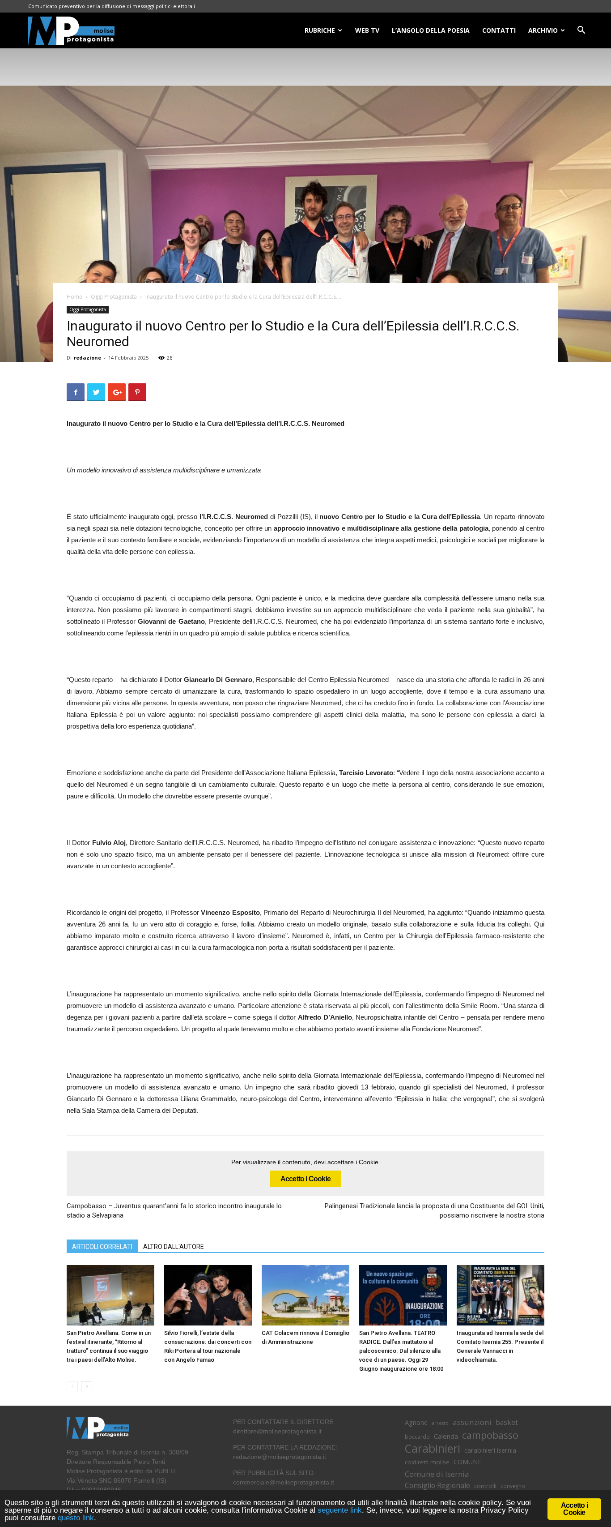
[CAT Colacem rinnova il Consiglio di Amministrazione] (305, 1295)
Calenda (446, 1436)
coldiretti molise (427, 1462)
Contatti (499, 30)
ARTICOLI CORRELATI (102, 1246)
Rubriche (320, 30)
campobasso (490, 1435)
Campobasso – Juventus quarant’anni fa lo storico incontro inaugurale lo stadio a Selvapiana (174, 1210)
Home (74, 296)
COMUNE (467, 1462)
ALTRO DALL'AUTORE (173, 1246)
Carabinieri (432, 1448)
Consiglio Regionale (437, 1485)
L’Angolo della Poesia (431, 30)
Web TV (367, 30)
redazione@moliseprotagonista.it (279, 1456)
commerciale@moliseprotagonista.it (283, 1482)
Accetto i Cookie (305, 1179)
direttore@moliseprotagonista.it (277, 1431)
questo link (74, 1518)
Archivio (543, 30)
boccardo (417, 1437)
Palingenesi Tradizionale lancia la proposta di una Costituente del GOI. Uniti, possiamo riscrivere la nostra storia (434, 1210)
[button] (581, 31)
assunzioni (472, 1422)
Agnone (416, 1422)
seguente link (340, 1510)
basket (507, 1422)
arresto (440, 1423)
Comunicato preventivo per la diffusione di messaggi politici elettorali (111, 6)
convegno (513, 1485)
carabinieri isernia (490, 1450)
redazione (87, 357)
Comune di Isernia (437, 1474)
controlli (485, 1486)
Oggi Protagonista (114, 296)
